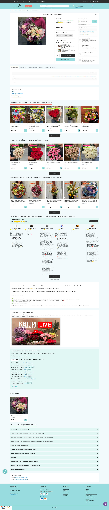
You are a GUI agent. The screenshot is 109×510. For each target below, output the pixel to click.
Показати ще (54, 276)
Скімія (81, 34)
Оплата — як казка (85, 45)
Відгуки (36, 1)
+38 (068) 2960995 (79, 5)
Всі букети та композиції (17, 93)
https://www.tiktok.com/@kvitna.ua (44, 494)
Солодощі (62, 42)
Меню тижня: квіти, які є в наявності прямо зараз (29, 140)
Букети (20, 10)
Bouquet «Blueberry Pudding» (21, 479)
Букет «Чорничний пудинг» (17, 415)
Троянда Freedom (33, 162)
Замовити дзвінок (78, 7)
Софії (25, 369)
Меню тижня (65, 490)
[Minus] (59, 56)
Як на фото (59, 35)
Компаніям (87, 499)
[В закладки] (96, 14)
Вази (71, 42)
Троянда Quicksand (15, 162)
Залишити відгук (93, 220)
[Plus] (59, 54)
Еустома (81, 32)
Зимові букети (15, 95)
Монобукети (65, 495)
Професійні (22, 359)
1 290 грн (73, 46)
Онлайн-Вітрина (66, 489)
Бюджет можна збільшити (61, 32)
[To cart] (25, 130)
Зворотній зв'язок (89, 501)
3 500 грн (73, 50)
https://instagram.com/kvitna (41, 494)
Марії (26, 365)
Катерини (28, 378)
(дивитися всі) (88, 24)
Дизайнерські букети (26, 10)
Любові (25, 371)
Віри (25, 376)
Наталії (25, 362)
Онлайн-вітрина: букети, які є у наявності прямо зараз (31, 102)
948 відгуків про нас (7, 508)
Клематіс (87, 34)
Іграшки (67, 42)
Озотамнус (84, 34)
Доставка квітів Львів (14, 10)
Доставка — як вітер (86, 38)
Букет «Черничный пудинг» (21, 477)
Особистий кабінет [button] (94, 1)
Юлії (26, 383)
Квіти (13, 91)
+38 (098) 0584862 (79, 6)
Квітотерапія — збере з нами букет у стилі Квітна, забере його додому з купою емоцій (66, 50)
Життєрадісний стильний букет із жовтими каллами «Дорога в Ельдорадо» (71, 202)
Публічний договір (89, 496)
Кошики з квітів (65, 494)
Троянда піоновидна (90, 31)
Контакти (42, 1)
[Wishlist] (26, 107)
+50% (65, 35)
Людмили (26, 367)
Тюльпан (84, 32)
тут (78, 298)
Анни (24, 381)
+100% (70, 35)
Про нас (13, 1)
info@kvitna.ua (43, 496)
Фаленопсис (92, 32)
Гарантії (31, 1)
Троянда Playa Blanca (87, 162)
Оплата (18, 1)
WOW (57, 42)
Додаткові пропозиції (61, 40)
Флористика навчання (90, 500)
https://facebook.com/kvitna (47, 494)
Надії (25, 374)
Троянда (87, 32)
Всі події (14, 386)
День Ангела (15, 359)
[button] (36, 331)
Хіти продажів (65, 491)
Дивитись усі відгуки (54, 279)
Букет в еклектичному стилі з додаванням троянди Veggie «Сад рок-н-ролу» (18, 202)
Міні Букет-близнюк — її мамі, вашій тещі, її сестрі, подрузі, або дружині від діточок (66, 46)
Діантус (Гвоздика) (83, 31)
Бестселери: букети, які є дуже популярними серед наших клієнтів (36, 178)
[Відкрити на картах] (24, 219)
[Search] (41, 6)
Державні (28, 359)
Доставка (24, 1)
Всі (43, 359)
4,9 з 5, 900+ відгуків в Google (87, 52)
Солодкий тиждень (36, 359)
